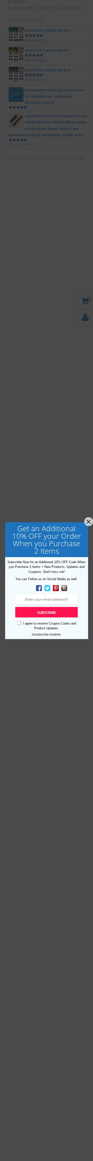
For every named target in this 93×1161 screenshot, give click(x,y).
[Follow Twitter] (47, 588)
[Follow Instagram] (64, 588)
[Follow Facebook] (39, 588)
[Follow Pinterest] (56, 588)
